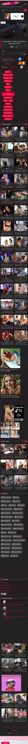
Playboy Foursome (7, 536)
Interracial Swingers (19, 528)
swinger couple (9, 106)
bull (8, 83)
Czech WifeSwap (6, 520)
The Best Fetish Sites (6, 590)
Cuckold (8, 71)
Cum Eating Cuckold (7, 508)
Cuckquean (21, 505)
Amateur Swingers (7, 497)
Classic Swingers (6, 501)
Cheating (16, 497)
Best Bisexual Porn (5, 587)
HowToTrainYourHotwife (8, 94)
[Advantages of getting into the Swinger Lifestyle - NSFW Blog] (4, 609)
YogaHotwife (15, 555)
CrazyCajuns (16, 501)
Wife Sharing (8, 80)
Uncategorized (6, 551)
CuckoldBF (13, 505)
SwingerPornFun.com (15, 733)
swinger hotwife (8, 109)
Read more (7, 63)
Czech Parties (19, 516)
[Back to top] (24, 740)
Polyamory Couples (7, 540)
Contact (17, 728)
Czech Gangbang (6, 512)
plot (6, 100)
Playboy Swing (18, 536)
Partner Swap (12, 532)
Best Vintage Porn (5, 585)
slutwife (8, 103)
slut (11, 100)
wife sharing (8, 118)
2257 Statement (6, 726)
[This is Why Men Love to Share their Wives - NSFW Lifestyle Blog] (4, 615)
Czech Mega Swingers (7, 516)
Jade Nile (9, 67)
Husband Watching (7, 528)
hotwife (8, 90)
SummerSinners (17, 544)
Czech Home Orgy (18, 512)
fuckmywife (8, 86)
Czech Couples (19, 508)
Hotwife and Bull (8, 74)
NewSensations (8, 97)
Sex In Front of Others (19, 540)
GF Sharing (16, 520)
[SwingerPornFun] (11, 3)
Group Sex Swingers (7, 524)
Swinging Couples (17, 547)
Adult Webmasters (5, 582)
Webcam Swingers (17, 551)
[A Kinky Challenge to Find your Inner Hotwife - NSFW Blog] (4, 602)
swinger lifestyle (8, 112)
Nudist (4, 532)
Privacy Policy (16, 726)
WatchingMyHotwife (9, 115)
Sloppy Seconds (6, 544)
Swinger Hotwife (8, 77)
